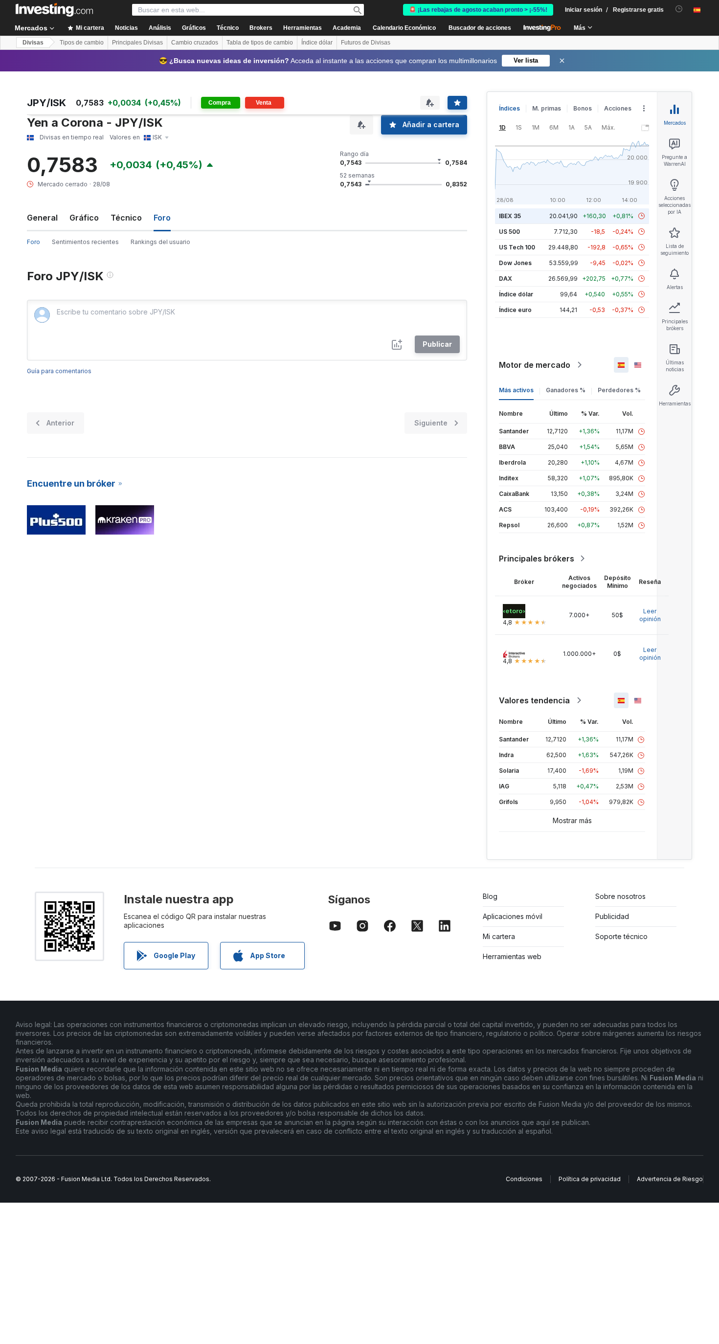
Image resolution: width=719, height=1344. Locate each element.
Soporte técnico (621, 936)
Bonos (582, 108)
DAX (505, 278)
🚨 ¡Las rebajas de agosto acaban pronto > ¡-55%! (478, 9)
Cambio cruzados (194, 42)
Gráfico (84, 218)
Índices (509, 108)
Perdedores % (619, 390)
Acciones (617, 108)
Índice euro (515, 310)
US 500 (509, 231)
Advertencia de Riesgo (670, 1179)
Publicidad (612, 916)
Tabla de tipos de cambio (259, 42)
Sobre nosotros (620, 896)
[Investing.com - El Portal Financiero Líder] (54, 10)
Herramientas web (512, 956)
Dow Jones (515, 263)
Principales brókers (536, 558)
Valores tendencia (534, 700)
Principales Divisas (137, 42)
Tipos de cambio (82, 42)
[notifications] (679, 9)
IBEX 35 (510, 216)
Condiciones (524, 1179)
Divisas (33, 42)
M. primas (546, 108)
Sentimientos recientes (85, 242)
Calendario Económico (404, 27)
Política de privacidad (590, 1179)
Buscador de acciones (480, 27)
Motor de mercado (534, 365)
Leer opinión (650, 615)
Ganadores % (565, 390)
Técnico (126, 218)
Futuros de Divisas (365, 42)
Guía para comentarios (59, 371)
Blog (490, 896)
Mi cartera (499, 936)
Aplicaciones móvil (512, 916)
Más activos (516, 390)
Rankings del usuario (160, 242)
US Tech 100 (517, 247)
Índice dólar (317, 42)
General (42, 218)
